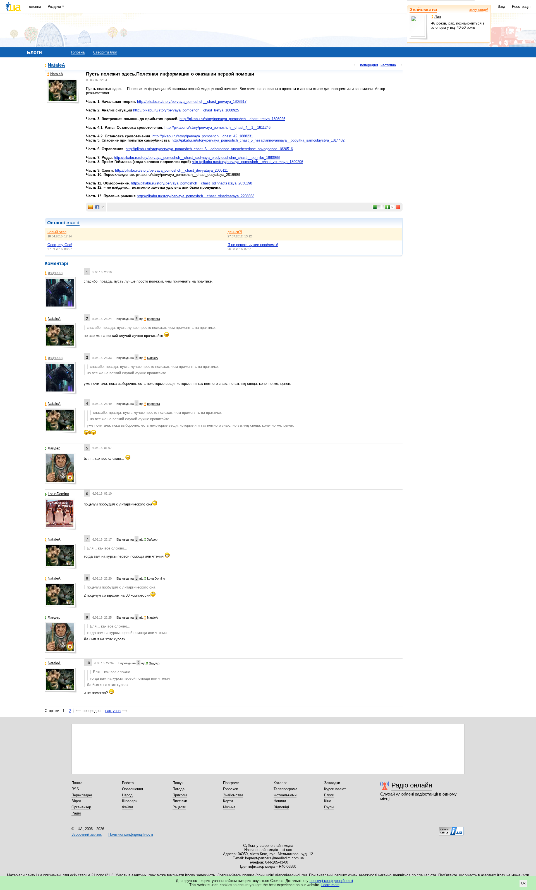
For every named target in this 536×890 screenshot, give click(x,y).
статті (73, 222)
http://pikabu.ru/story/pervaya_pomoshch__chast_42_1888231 (202, 136)
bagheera (55, 273)
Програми (231, 783)
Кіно (327, 801)
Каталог (280, 783)
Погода (179, 789)
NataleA (56, 65)
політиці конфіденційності (331, 881)
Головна (34, 6)
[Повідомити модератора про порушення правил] (398, 207)
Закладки (332, 783)
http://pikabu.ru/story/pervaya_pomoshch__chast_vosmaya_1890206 (247, 162)
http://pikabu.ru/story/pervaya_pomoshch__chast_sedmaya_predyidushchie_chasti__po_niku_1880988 (197, 157)
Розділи (54, 6)
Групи (329, 807)
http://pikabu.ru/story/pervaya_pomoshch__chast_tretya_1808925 (186, 110)
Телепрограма (285, 789)
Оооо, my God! (59, 245)
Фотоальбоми (285, 795)
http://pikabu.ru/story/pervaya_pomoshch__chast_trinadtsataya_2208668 (195, 196)
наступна (388, 65)
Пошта (76, 783)
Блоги (329, 795)
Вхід (501, 6)
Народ (127, 795)
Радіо (76, 813)
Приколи (180, 795)
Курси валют (335, 789)
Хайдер (54, 448)
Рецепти (179, 807)
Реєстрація (521, 6)
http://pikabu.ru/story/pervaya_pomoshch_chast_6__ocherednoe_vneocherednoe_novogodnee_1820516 (209, 149)
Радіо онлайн (411, 785)
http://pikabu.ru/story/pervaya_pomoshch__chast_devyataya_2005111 (171, 170)
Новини (280, 801)
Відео (76, 801)
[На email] (90, 207)
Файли (127, 807)
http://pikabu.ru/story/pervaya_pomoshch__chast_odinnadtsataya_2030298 (191, 183)
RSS (75, 789)
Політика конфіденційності (130, 834)
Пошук (178, 783)
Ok (523, 883)
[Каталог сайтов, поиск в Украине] (451, 829)
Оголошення (132, 789)
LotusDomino (58, 494)
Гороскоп (230, 789)
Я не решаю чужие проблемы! (253, 245)
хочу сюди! (478, 10)
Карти (228, 801)
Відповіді (281, 807)
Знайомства (423, 9)
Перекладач (81, 795)
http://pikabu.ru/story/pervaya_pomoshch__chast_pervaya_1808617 (192, 101)
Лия (437, 16)
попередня (369, 65)
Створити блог (105, 52)
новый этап (56, 232)
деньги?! (235, 232)
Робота (128, 783)
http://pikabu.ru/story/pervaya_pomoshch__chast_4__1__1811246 (217, 127)
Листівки (180, 801)
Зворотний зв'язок (86, 834)
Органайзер (81, 807)
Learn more (330, 885)
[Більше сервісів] (103, 207)
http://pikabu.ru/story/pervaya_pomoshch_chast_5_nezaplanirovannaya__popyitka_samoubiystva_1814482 (258, 140)
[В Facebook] (97, 207)
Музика (229, 807)
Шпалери (129, 801)
